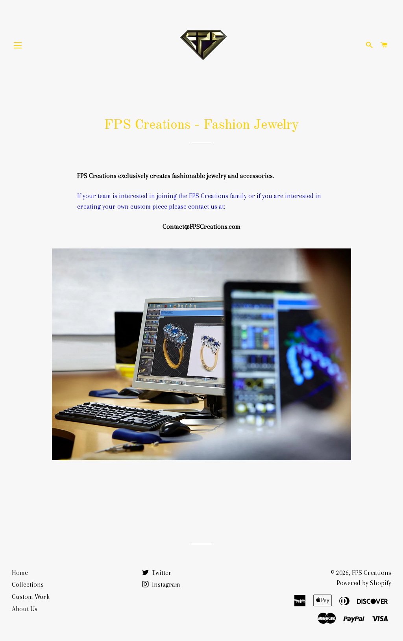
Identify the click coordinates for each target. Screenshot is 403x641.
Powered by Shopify (363, 583)
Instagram (165, 584)
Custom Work (31, 596)
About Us (24, 609)
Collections (28, 584)
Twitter (161, 572)
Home (20, 572)
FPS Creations (371, 572)
